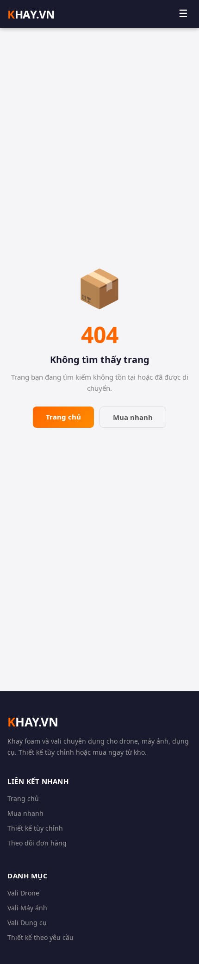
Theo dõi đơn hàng (37, 843)
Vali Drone (23, 893)
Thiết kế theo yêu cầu (40, 937)
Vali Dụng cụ (27, 922)
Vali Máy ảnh (27, 907)
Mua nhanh (133, 417)
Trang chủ (63, 416)
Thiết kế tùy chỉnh (35, 828)
